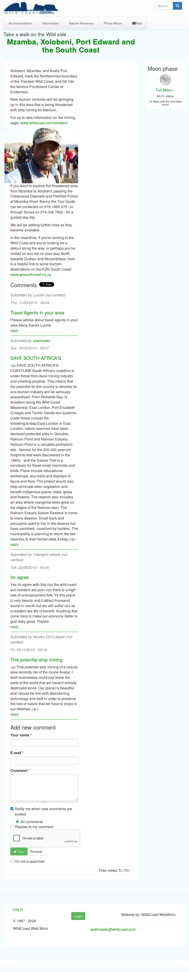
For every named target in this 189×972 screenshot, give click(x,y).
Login (78, 916)
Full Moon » (165, 90)
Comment (20, 770)
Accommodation (20, 23)
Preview (36, 851)
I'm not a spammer (30, 861)
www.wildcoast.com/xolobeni (44, 122)
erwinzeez (41, 340)
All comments (32, 821)
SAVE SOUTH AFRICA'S (35, 358)
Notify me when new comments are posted (43, 811)
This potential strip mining (36, 659)
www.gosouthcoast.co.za (30, 274)
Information (50, 23)
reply (14, 330)
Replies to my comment (34, 826)
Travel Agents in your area (37, 312)
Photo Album (113, 23)
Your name (21, 735)
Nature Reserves (81, 23)
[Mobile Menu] (32, 8)
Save (20, 851)
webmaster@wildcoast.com (113, 929)
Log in (18, 909)
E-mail (17, 752)
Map (139, 23)
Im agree (19, 577)
